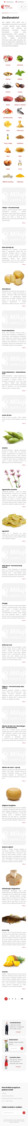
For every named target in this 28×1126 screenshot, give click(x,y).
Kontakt (4, 1093)
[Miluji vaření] (6, 7)
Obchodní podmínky (8, 1096)
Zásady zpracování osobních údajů (12, 1098)
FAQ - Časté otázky (7, 1101)
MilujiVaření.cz (6, 13)
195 (22, 999)
